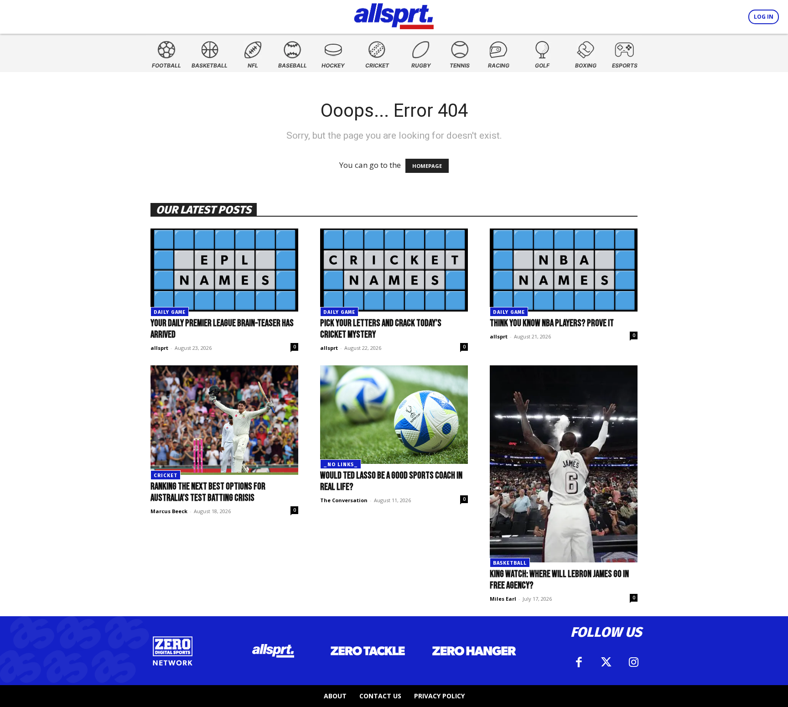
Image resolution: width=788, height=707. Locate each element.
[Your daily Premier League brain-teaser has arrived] (224, 270)
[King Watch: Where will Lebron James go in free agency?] (564, 463)
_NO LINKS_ (340, 465)
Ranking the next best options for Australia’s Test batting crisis (207, 492)
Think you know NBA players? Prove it (552, 323)
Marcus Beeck (168, 511)
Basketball (510, 563)
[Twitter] (606, 662)
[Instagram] (633, 662)
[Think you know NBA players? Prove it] (564, 270)
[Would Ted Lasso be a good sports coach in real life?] (394, 414)
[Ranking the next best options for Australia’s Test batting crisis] (224, 420)
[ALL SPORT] (394, 14)
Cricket (165, 475)
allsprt (159, 347)
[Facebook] (578, 662)
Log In (763, 17)
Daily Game (170, 312)
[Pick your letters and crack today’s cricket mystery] (394, 270)
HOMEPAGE (427, 165)
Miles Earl (503, 598)
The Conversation (344, 500)
